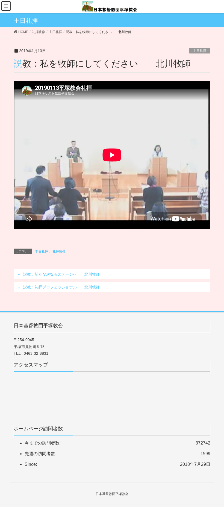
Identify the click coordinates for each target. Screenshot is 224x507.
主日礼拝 (199, 51)
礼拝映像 (59, 252)
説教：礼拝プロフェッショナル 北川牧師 (61, 287)
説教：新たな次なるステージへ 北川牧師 (61, 274)
